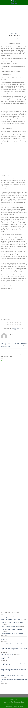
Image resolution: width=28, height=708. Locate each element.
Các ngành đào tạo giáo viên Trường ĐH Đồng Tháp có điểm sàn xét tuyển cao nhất (14, 649)
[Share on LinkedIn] (20, 323)
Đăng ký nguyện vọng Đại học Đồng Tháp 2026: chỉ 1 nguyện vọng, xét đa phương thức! (13, 670)
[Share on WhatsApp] (8, 323)
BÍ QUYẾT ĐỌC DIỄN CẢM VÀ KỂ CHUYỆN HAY (13, 644)
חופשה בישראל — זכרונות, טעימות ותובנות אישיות (12, 633)
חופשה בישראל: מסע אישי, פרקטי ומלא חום (11, 617)
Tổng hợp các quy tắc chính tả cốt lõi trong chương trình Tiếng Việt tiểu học (13, 663)
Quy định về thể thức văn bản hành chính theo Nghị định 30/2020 (14, 680)
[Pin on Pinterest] (18, 323)
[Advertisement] (14, 160)
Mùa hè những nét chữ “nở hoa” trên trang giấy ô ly (12, 675)
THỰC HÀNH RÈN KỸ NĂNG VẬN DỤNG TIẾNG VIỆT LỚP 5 (6, 345)
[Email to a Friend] (15, 323)
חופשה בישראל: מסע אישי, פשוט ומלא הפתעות (11, 629)
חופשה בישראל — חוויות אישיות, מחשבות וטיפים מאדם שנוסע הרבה (13, 638)
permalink (14, 329)
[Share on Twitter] (13, 323)
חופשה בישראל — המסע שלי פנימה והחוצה (10, 619)
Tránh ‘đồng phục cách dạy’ (7, 654)
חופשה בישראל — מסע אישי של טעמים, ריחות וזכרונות (13, 622)
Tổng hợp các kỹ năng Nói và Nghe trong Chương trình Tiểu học (14, 657)
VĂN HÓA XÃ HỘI (14, 33)
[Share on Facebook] (10, 323)
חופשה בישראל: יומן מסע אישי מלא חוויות (10, 626)
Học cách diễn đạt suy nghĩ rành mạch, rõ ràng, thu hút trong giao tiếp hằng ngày (21, 345)
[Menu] (2, 2)
